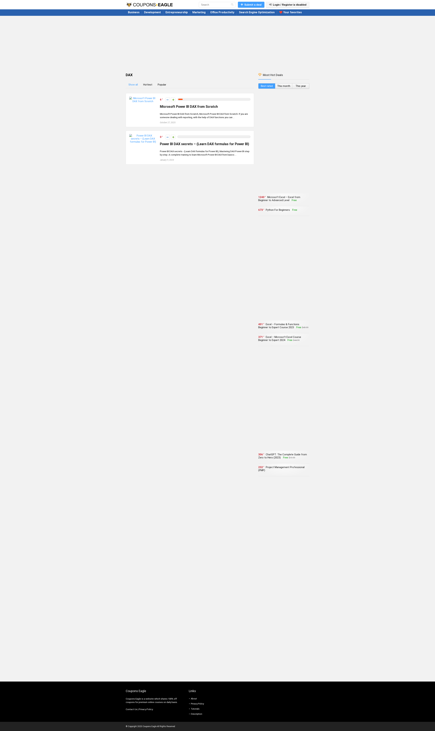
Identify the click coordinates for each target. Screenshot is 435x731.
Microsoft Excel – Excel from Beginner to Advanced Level (279, 199)
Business (134, 12)
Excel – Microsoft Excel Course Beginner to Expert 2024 (279, 339)
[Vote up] (173, 99)
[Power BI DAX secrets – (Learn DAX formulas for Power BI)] (142, 135)
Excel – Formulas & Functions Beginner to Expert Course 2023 (278, 326)
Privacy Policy (146, 709)
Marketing (199, 12)
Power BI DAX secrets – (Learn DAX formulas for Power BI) (204, 144)
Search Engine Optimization (257, 12)
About (194, 698)
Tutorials (195, 709)
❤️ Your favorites (290, 12)
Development (152, 12)
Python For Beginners (278, 209)
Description (196, 714)
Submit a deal (253, 4)
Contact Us (131, 709)
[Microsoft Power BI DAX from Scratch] (142, 98)
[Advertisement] (217, 42)
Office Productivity (222, 12)
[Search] (232, 5)
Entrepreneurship (177, 12)
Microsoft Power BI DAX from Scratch (189, 107)
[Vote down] (167, 99)
